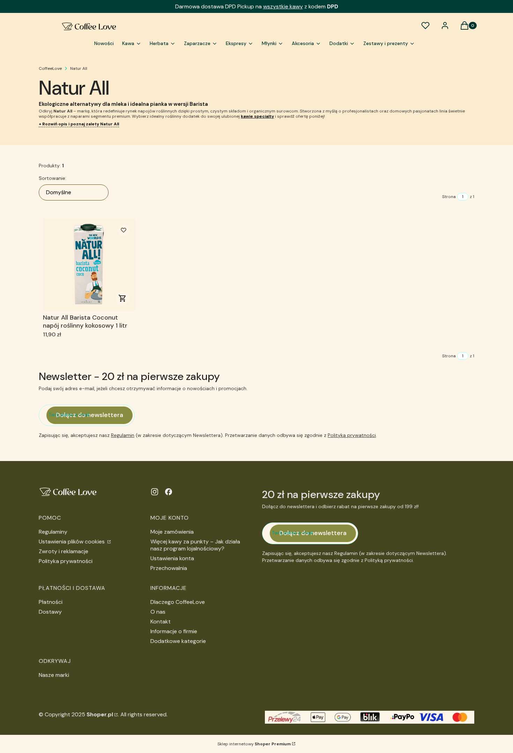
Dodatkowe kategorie (178, 641)
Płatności (50, 602)
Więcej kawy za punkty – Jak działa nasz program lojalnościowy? (195, 545)
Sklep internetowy (254, 744)
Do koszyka (122, 298)
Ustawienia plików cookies (72, 541)
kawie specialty (257, 116)
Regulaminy (53, 531)
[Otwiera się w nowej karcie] (154, 492)
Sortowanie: (52, 178)
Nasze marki (54, 675)
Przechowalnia (168, 568)
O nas (157, 611)
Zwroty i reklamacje (63, 551)
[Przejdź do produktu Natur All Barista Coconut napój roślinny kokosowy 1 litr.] (89, 265)
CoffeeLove (50, 68)
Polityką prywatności (352, 435)
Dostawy (50, 611)
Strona (449, 196)
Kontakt (160, 621)
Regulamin (122, 435)
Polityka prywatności (65, 561)
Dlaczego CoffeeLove (177, 602)
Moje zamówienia (172, 531)
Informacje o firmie (173, 631)
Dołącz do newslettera (89, 415)
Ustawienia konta (172, 558)
